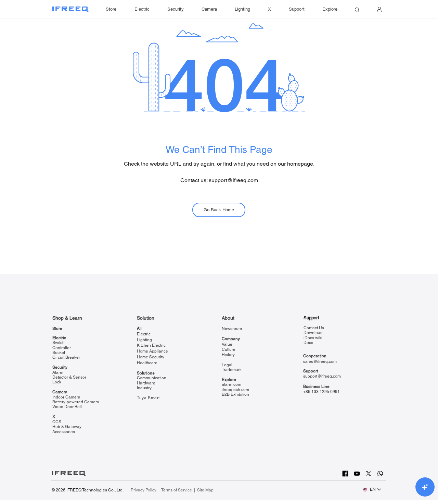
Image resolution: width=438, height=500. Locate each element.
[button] (296, 9)
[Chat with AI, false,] (425, 487)
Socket (58, 352)
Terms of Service (176, 490)
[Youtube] (356, 473)
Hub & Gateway (66, 426)
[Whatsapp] (380, 473)
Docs (308, 342)
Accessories (63, 431)
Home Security (150, 357)
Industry (144, 387)
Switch (58, 342)
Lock (56, 382)
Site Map (205, 490)
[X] (368, 473)
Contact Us (314, 327)
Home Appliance (152, 351)
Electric (59, 337)
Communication (151, 378)
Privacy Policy (144, 490)
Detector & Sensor (69, 377)
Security (59, 367)
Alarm (57, 372)
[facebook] (345, 473)
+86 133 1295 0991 (321, 391)
